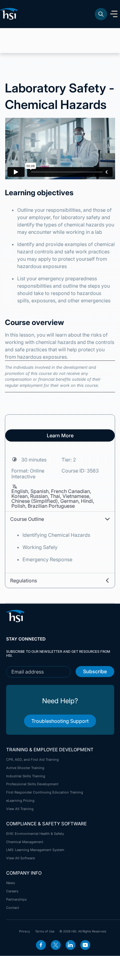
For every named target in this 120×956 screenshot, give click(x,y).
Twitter (56, 945)
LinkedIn (70, 945)
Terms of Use (44, 931)
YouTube (85, 945)
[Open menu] (114, 14)
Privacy (24, 931)
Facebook (41, 945)
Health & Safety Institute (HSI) (10, 14)
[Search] (101, 14)
